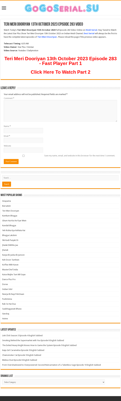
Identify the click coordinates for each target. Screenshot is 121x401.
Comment (9, 98)
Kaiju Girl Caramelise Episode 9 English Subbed (23, 350)
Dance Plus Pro (9, 279)
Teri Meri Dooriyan (10, 211)
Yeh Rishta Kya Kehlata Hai (13, 230)
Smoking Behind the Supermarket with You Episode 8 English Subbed (33, 340)
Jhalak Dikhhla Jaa (10, 245)
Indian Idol (7, 289)
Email (7, 136)
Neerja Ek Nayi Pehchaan (13, 294)
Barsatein (6, 206)
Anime (5, 318)
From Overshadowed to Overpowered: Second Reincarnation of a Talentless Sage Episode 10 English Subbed (51, 365)
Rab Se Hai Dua (9, 304)
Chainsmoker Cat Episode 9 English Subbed (21, 355)
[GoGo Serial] (60, 7)
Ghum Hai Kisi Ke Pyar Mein (14, 220)
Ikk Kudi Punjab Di (10, 240)
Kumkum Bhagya (9, 215)
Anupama (6, 201)
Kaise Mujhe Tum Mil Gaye (14, 274)
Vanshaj (5, 313)
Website (7, 146)
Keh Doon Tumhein (10, 260)
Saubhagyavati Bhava (11, 309)
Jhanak (5, 250)
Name (7, 126)
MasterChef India (10, 269)
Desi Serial (89, 33)
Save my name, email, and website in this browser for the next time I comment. (79, 155)
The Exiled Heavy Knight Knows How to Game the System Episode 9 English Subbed (39, 345)
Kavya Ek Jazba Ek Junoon (13, 255)
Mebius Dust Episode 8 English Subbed (19, 360)
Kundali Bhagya (9, 225)
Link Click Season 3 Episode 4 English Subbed (22, 335)
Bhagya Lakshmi (9, 235)
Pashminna (7, 299)
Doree (5, 284)
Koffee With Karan (10, 264)
